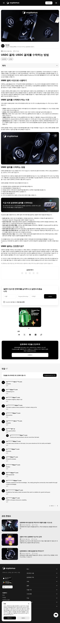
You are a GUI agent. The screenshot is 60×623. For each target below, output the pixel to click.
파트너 (23, 618)
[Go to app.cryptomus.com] (12, 3)
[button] (30, 65)
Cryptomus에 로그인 (49, 375)
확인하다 (9, 618)
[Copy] (41, 334)
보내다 (50, 296)
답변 (7, 385)
